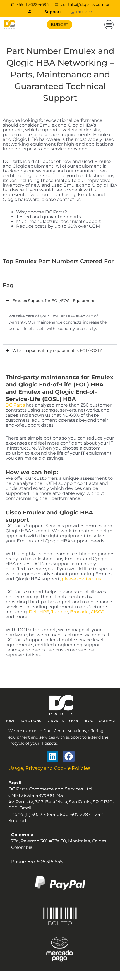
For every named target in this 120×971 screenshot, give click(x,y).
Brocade (79, 611)
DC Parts (15, 405)
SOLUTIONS (31, 721)
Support (52, 11)
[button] (109, 25)
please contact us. (82, 578)
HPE (44, 611)
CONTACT (107, 721)
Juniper (59, 611)
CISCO (97, 611)
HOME (9, 721)
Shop (73, 721)
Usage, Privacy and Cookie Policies (49, 768)
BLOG (88, 721)
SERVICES (55, 721)
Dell (33, 611)
